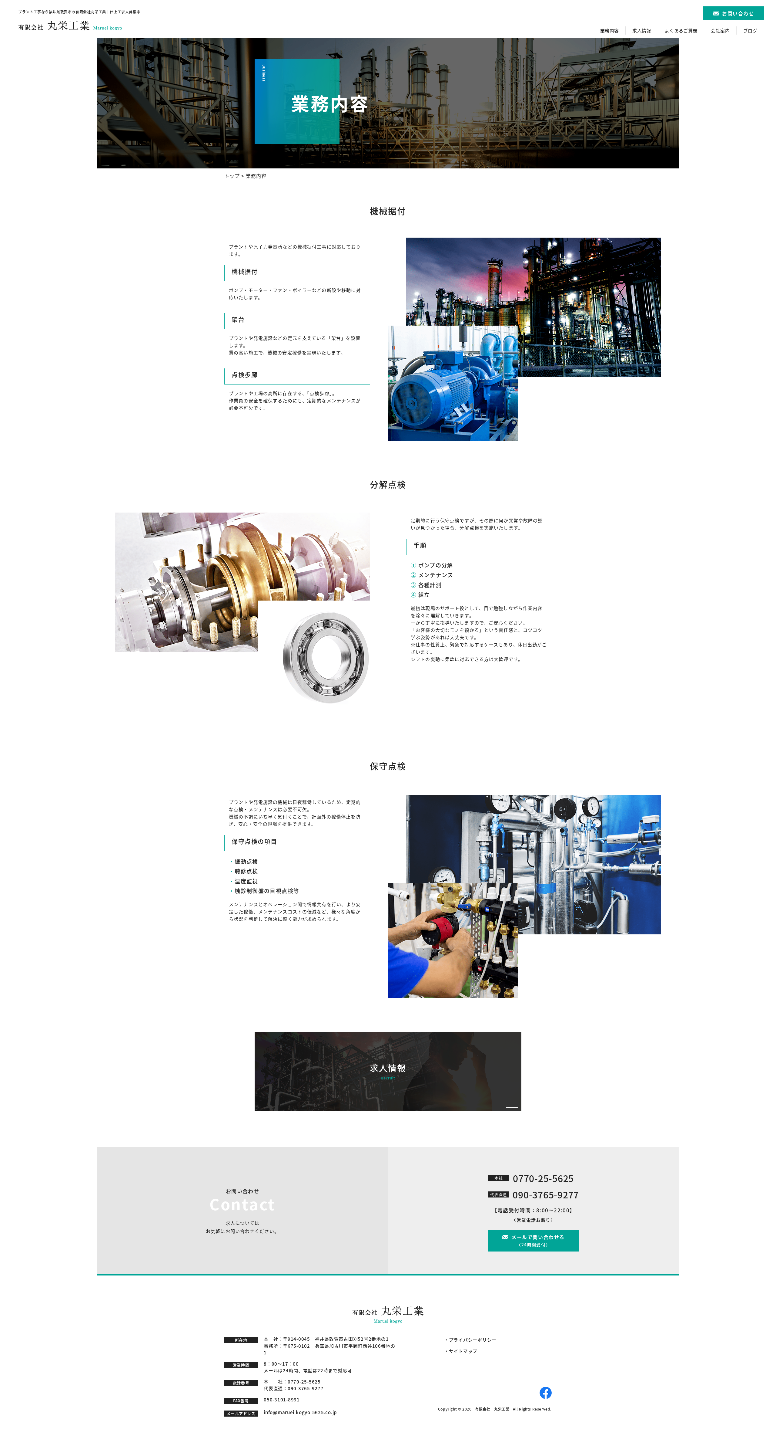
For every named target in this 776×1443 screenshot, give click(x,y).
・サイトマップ (460, 1351)
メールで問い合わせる (538, 1240)
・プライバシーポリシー (470, 1339)
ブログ (750, 30)
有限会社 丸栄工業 (492, 1408)
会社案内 (720, 30)
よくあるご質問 (681, 30)
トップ (232, 175)
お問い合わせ (738, 13)
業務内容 (609, 30)
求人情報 (641, 30)
